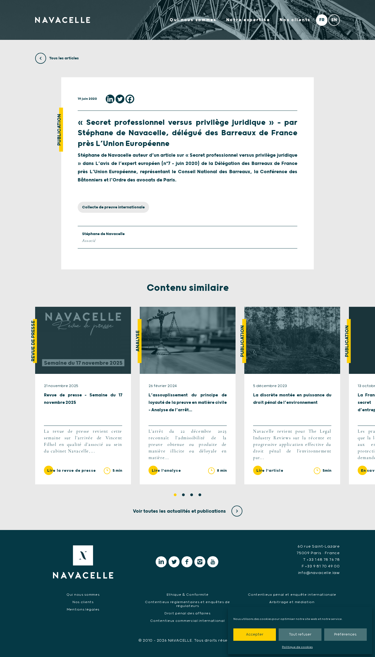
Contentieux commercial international (187, 621)
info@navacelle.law (319, 573)
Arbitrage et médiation (291, 602)
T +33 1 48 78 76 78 (321, 559)
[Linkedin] (110, 99)
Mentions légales (83, 610)
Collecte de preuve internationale (113, 207)
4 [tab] (200, 495)
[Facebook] (129, 99)
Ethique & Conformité (188, 595)
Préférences (345, 635)
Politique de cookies (297, 647)
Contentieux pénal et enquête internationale (292, 595)
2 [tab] (183, 495)
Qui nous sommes (193, 20)
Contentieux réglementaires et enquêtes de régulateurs (187, 604)
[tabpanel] (83, 395)
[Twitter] (120, 99)
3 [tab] (191, 495)
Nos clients (295, 20)
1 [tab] (175, 495)
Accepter (254, 635)
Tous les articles (63, 58)
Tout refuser (300, 635)
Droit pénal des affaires (187, 613)
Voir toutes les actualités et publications (180, 511)
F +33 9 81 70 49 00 (321, 566)
